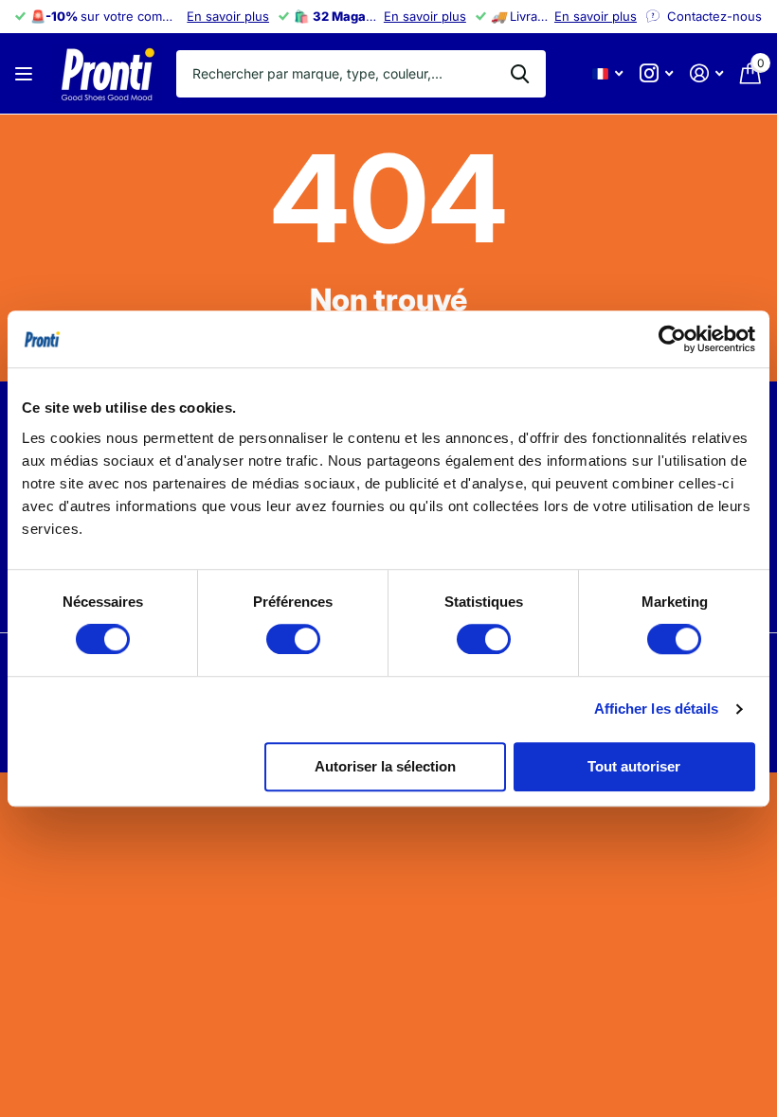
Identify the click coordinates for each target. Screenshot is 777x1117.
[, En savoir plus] (656, 73)
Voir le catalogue (26, 73)
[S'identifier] (706, 73)
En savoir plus (228, 16)
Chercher (520, 74)
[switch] (293, 639)
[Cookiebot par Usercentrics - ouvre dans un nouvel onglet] (672, 339)
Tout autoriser (633, 766)
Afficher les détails (656, 708)
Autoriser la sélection (385, 766)
